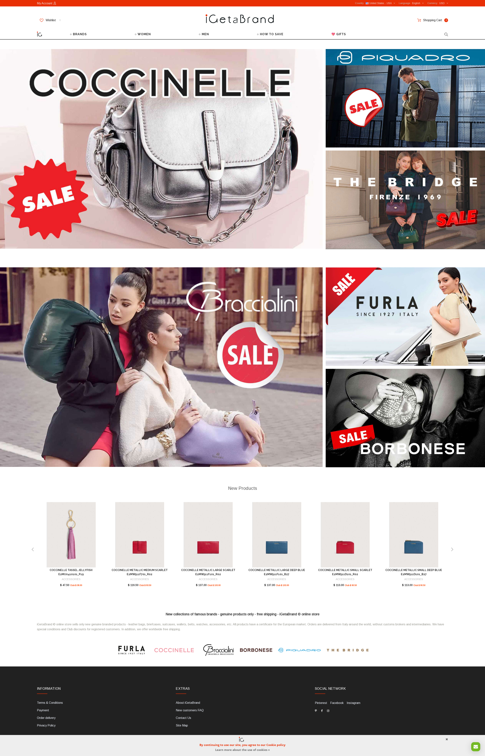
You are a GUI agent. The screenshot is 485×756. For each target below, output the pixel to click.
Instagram (353, 703)
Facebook (337, 703)
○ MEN (204, 34)
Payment (43, 710)
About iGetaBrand (188, 702)
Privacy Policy (46, 725)
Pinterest (321, 703)
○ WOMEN (143, 34)
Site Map (182, 725)
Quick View (71, 536)
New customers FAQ (190, 710)
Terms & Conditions (50, 702)
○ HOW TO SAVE (270, 34)
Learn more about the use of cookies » (242, 750)
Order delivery (46, 717)
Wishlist (53, 20)
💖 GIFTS (338, 34)
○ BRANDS (78, 34)
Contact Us (183, 717)
